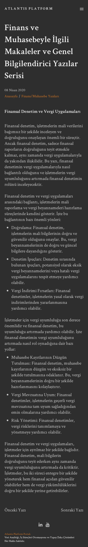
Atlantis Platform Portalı (17, 534)
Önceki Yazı (15, 510)
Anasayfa (11, 96)
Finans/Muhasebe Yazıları (40, 96)
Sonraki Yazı (72, 510)
